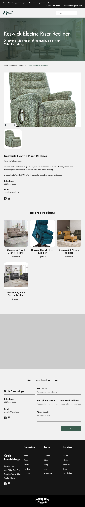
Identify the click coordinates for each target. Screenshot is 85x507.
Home (26, 455)
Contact (27, 473)
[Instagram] (9, 198)
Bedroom (47, 455)
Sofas (65, 455)
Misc (45, 469)
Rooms (26, 464)
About (26, 460)
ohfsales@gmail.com (11, 192)
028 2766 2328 (10, 184)
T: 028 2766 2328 (53, 5)
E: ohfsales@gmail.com (73, 5)
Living (46, 460)
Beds (65, 469)
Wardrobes (67, 473)
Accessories (48, 473)
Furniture (27, 469)
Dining (46, 464)
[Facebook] (5, 198)
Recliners (66, 464)
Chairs (65, 460)
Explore (15, 256)
